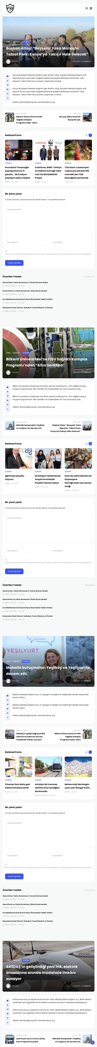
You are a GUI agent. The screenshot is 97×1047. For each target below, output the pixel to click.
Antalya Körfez (41, 795)
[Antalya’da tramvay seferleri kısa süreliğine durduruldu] (48, 767)
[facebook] (7, 76)
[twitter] (7, 80)
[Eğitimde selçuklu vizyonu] (18, 458)
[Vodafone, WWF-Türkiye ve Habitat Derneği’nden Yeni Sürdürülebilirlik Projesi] (48, 150)
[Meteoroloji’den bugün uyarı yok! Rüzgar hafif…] (78, 767)
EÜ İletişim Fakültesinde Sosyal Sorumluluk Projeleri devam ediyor (47, 479)
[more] (8, 98)
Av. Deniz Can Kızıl (9, 286)
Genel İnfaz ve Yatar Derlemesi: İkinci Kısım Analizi (25, 291)
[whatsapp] (7, 93)
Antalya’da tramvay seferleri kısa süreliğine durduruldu (47, 788)
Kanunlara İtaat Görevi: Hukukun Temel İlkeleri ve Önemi (28, 308)
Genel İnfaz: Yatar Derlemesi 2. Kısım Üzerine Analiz (25, 282)
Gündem (26, 42)
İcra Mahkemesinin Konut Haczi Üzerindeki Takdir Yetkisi (27, 299)
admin (7, 182)
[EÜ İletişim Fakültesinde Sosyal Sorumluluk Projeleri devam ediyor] (48, 458)
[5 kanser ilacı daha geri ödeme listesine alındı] (18, 767)
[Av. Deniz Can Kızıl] (10, 8)
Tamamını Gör (89, 277)
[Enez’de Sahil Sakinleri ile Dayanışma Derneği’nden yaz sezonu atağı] (78, 458)
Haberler (16, 42)
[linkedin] (7, 89)
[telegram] (7, 85)
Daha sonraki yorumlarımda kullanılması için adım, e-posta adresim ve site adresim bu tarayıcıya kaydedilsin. (48, 254)
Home (8, 42)
